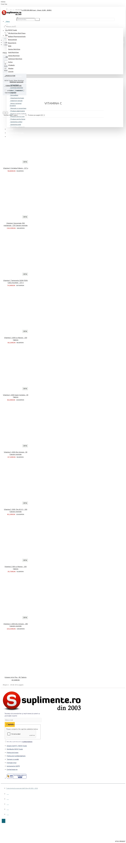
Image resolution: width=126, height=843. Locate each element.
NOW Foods (12, 30)
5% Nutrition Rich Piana (16, 33)
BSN (9, 46)
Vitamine (6, 43)
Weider (10, 68)
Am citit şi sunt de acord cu (19, 741)
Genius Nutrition (14, 49)
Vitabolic (11, 65)
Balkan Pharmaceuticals (17, 37)
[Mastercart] (8, 799)
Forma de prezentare (13, 86)
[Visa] (8, 793)
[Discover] (8, 814)
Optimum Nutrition (15, 59)
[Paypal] (8, 804)
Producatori (10, 76)
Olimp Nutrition (14, 56)
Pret (7, 57)
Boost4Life (12, 43)
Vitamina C (7, 45)
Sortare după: (8, 115)
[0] (5, 37)
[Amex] (8, 809)
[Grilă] (4, 113)
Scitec (10, 62)
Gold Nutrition (13, 52)
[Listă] (7, 113)
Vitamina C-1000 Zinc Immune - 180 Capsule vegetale (15, 625)
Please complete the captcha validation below (22, 729)
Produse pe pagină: (34, 115)
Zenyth (10, 72)
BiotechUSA (12, 40)
